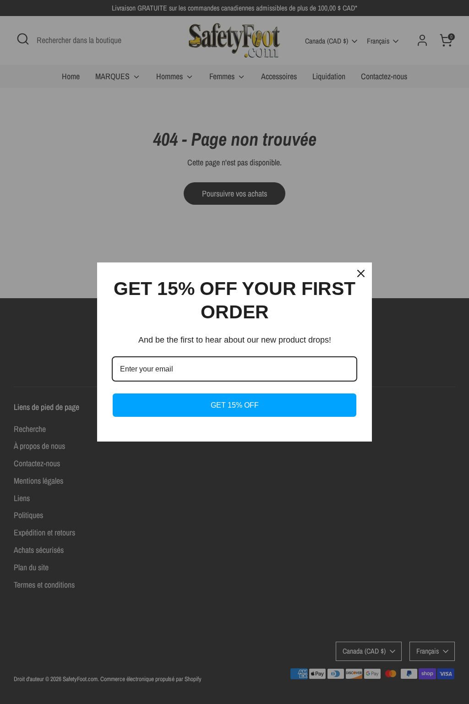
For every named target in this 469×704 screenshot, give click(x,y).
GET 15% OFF (235, 405)
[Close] (361, 273)
